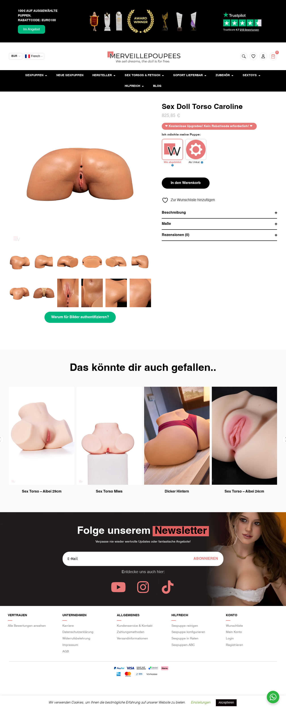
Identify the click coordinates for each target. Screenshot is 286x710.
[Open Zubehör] (232, 75)
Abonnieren (205, 559)
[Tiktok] (167, 587)
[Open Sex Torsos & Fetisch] (162, 75)
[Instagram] (143, 587)
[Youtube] (118, 587)
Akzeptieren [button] (226, 702)
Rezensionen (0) (175, 235)
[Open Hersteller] (114, 75)
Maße (166, 224)
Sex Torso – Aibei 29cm (41, 491)
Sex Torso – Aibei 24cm (244, 491)
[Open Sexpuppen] (45, 75)
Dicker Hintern (177, 491)
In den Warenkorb (186, 183)
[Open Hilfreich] (142, 86)
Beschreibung (174, 213)
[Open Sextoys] (259, 75)
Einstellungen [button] (200, 702)
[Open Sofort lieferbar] (205, 75)
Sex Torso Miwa (109, 491)
